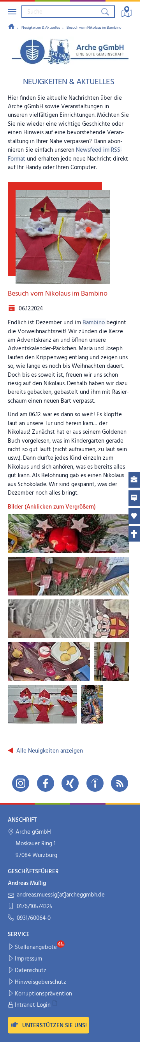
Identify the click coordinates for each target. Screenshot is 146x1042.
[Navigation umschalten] (12, 11)
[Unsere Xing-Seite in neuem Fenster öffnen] (70, 783)
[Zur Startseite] (11, 27)
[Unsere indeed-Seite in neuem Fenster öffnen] (95, 783)
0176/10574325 (35, 906)
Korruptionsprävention (43, 994)
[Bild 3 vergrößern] (69, 618)
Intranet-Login (33, 1005)
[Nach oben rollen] (129, 1031)
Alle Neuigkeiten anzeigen (49, 751)
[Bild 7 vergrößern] (92, 704)
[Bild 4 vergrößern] (49, 661)
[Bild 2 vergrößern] (69, 576)
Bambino (94, 322)
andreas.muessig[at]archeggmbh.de (61, 895)
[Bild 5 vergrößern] (111, 661)
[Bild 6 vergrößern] (42, 704)
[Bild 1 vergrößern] (69, 533)
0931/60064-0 (34, 918)
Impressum (28, 959)
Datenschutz (30, 970)
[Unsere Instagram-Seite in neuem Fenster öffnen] (20, 783)
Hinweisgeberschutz (40, 982)
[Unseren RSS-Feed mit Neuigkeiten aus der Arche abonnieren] (119, 783)
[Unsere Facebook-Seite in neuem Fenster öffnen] (45, 783)
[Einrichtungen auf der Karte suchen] (126, 11)
